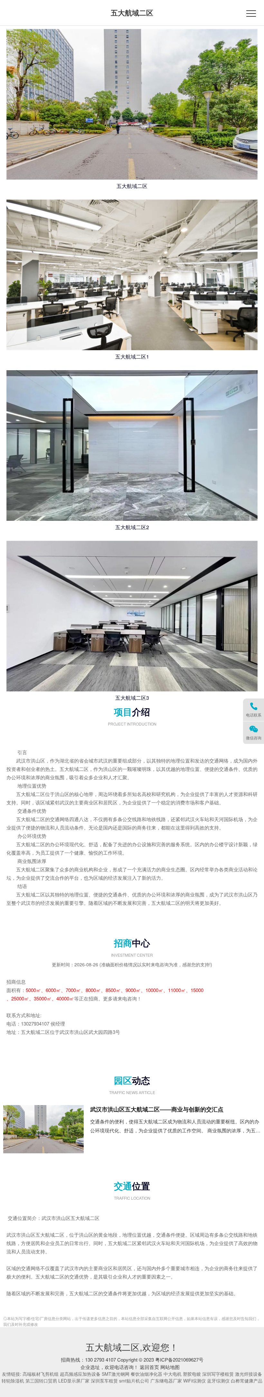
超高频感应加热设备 (80, 1374)
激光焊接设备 (248, 1374)
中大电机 (173, 1374)
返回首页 (149, 1367)
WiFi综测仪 (194, 1380)
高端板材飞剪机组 (41, 1374)
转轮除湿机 (13, 1380)
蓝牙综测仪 (218, 1380)
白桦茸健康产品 (246, 1380)
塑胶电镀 (192, 1374)
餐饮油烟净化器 (146, 1374)
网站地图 (170, 1367)
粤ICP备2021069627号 (179, 1359)
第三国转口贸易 (41, 1380)
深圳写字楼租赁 (218, 1374)
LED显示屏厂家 (74, 1380)
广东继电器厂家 (166, 1380)
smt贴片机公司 (134, 1380)
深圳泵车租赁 (104, 1380)
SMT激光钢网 (115, 1374)
